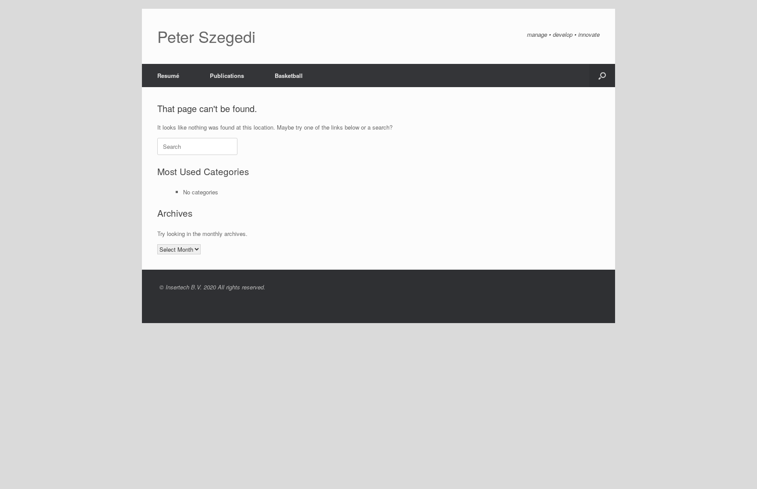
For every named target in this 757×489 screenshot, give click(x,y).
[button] (602, 75)
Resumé (168, 75)
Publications (227, 75)
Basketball (289, 75)
